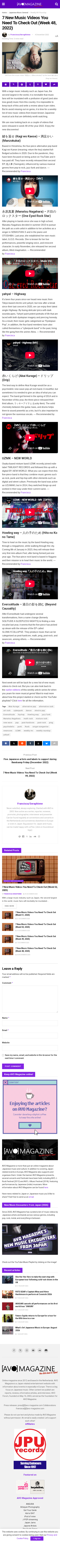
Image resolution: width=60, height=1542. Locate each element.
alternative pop (29, 707)
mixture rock (41, 719)
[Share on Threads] (38, 84)
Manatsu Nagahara (12, 719)
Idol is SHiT (30, 1513)
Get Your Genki (30, 1510)
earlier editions (13, 690)
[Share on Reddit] (22, 84)
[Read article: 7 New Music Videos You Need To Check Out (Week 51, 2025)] (7, 915)
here (20, 700)
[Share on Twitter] (14, 84)
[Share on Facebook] (5, 84)
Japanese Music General (18, 13)
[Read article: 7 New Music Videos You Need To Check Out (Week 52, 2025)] (30, 869)
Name (5, 1018)
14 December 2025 (23, 930)
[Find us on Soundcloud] (39, 1350)
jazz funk (46, 715)
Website (5, 1043)
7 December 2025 (23, 942)
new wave (7, 723)
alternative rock (46, 707)
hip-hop (21, 715)
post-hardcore (28, 723)
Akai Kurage (14, 707)
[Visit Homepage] (30, 4)
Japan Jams (30, 1522)
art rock (6, 711)
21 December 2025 (23, 918)
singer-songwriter (41, 727)
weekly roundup (43, 731)
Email (5, 1030)
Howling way (33, 715)
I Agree (37, 1538)
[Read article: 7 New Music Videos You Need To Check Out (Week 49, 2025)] (7, 939)
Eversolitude (9, 715)
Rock (27, 727)
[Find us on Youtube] (33, 1350)
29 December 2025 (31, 894)
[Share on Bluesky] (46, 84)
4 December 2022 (42, 35)
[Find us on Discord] (46, 1350)
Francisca (26, 171)
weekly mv (28, 731)
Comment (7, 983)
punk (20, 727)
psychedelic (8, 727)
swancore (7, 731)
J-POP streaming (30, 1519)
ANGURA (30, 1504)
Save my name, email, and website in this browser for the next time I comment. (31, 1056)
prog (51, 723)
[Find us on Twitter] (20, 1350)
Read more (11, 906)
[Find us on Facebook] (14, 1350)
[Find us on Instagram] (27, 1350)
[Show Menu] (3, 4)
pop (17, 723)
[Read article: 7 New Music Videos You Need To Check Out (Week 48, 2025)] (7, 951)
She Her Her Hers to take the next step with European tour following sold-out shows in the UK (36, 1279)
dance (29, 711)
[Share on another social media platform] (54, 84)
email (31, 1197)
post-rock (42, 723)
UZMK (18, 731)
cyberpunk (18, 711)
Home (4, 13)
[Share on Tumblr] (30, 84)
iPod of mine (30, 1516)
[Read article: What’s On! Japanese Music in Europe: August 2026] (7, 1330)
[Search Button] (56, 4)
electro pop (40, 711)
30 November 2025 (23, 954)
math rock (28, 719)
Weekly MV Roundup (38, 13)
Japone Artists (30, 1526)
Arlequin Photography (30, 1507)
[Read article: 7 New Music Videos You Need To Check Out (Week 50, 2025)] (7, 927)
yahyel (6, 735)
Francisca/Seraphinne (20, 35)
